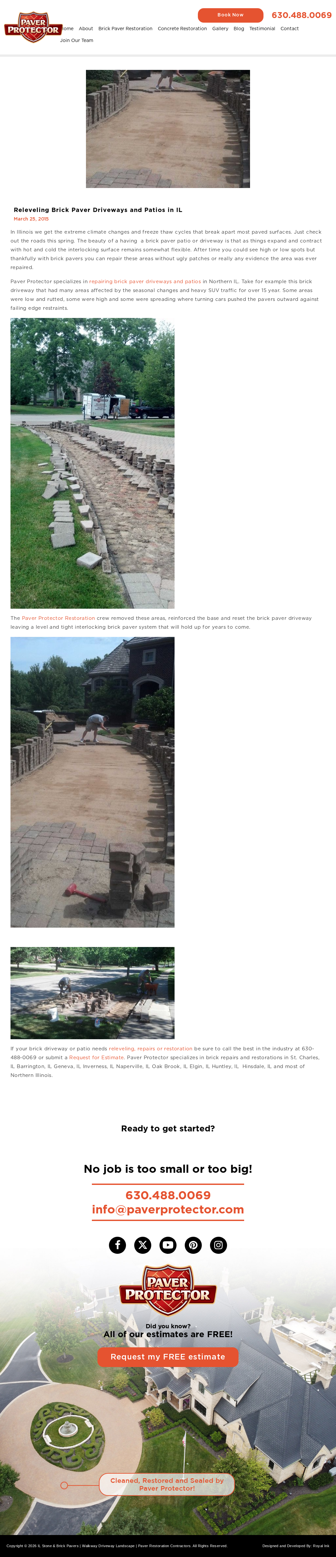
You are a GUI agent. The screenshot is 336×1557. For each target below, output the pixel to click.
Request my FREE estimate (168, 1357)
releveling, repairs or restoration (151, 1049)
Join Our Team (76, 40)
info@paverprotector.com (168, 1209)
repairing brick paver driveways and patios (144, 281)
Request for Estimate (96, 1058)
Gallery (220, 28)
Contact (290, 28)
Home (67, 28)
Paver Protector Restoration (58, 618)
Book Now (230, 15)
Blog (239, 28)
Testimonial (262, 28)
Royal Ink (321, 1546)
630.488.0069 (302, 15)
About (86, 28)
